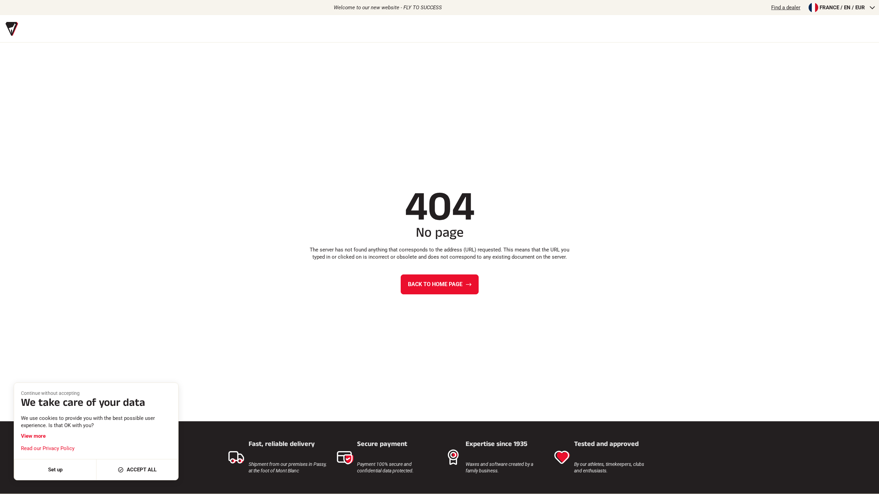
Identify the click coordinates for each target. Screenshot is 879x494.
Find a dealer (785, 7)
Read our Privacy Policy (48, 448)
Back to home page (435, 284)
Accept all (142, 470)
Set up (55, 470)
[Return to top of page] (865, 485)
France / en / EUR (842, 7)
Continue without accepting (50, 393)
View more (33, 436)
